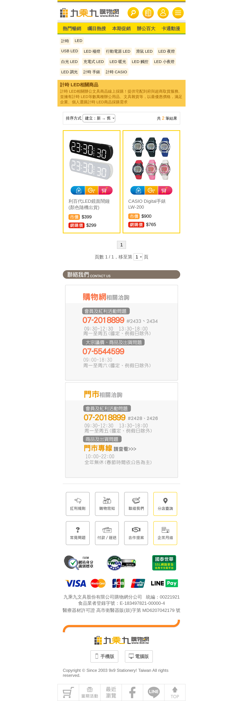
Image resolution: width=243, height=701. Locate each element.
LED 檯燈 (92, 51)
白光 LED (69, 61)
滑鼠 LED (144, 51)
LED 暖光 (118, 61)
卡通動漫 (171, 28)
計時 (65, 41)
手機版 (106, 656)
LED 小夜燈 (164, 61)
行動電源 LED (118, 51)
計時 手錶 (91, 72)
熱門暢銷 (72, 28)
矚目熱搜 (97, 28)
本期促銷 (121, 28)
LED (78, 40)
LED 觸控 (140, 61)
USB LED (69, 51)
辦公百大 (146, 28)
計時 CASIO (116, 72)
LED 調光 (69, 72)
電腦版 (141, 656)
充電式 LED (93, 61)
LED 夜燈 (166, 51)
